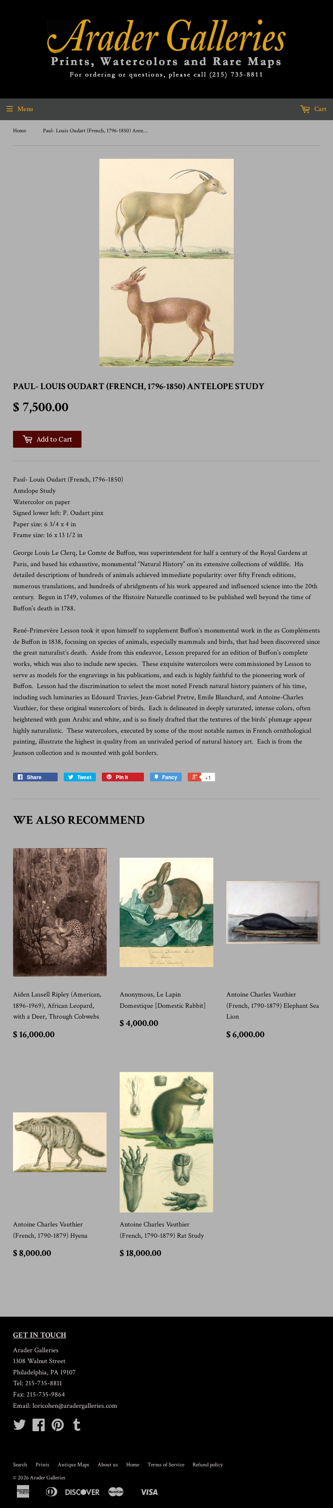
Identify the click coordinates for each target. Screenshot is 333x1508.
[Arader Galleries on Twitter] (19, 1428)
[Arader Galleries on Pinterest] (57, 1428)
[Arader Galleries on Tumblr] (76, 1428)
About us (108, 1465)
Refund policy (208, 1465)
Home (19, 130)
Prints (42, 1465)
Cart (319, 109)
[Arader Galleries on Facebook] (38, 1428)
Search (20, 1465)
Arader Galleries (47, 1478)
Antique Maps (73, 1465)
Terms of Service (165, 1465)
